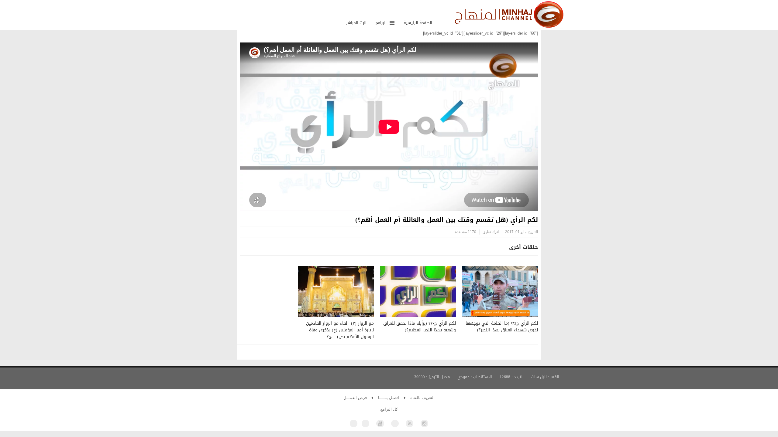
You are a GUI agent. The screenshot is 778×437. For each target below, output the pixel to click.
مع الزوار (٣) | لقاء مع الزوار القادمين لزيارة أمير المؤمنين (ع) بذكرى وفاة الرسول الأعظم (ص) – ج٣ (340, 330)
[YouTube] (380, 423)
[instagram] (424, 423)
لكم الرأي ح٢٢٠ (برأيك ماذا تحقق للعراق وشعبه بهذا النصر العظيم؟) (419, 326)
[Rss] (409, 423)
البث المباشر (356, 22)
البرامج (381, 22)
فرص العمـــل (355, 397)
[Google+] (395, 423)
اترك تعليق (491, 232)
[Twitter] (365, 423)
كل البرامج (389, 409)
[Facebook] (353, 423)
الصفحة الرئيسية (418, 22)
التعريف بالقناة (422, 397)
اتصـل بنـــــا (388, 397)
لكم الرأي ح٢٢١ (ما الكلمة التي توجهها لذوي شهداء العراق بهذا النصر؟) (502, 326)
